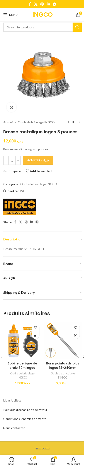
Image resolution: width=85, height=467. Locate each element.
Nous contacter (14, 428)
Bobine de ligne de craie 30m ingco (22, 365)
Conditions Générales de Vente (24, 419)
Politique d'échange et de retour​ (25, 409)
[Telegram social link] (54, 4)
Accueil (8, 122)
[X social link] (35, 4)
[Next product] (79, 122)
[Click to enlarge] (11, 107)
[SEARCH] (77, 27)
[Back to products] (73, 122)
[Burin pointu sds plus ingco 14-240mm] (63, 340)
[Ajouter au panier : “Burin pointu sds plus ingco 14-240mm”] (76, 335)
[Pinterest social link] (42, 4)
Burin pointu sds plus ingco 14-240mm (62, 365)
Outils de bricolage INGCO (36, 122)
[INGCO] (19, 207)
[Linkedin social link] (48, 4)
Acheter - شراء (38, 160)
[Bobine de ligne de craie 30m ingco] (22, 340)
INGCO (25, 191)
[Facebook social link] (29, 4)
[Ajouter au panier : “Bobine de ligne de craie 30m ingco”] (35, 335)
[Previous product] (68, 122)
